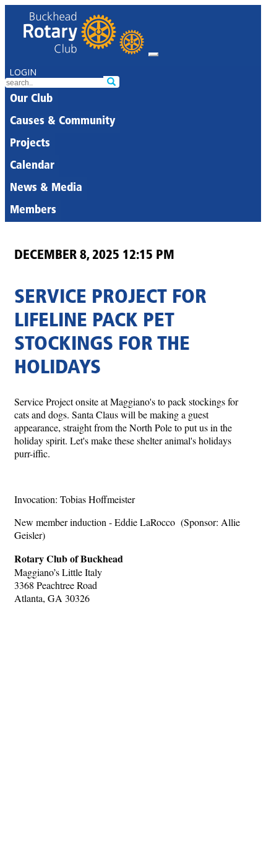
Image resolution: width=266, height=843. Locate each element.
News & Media (46, 188)
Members (33, 210)
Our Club (31, 99)
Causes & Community (62, 121)
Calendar (32, 166)
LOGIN (22, 72)
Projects (30, 144)
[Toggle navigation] (153, 54)
